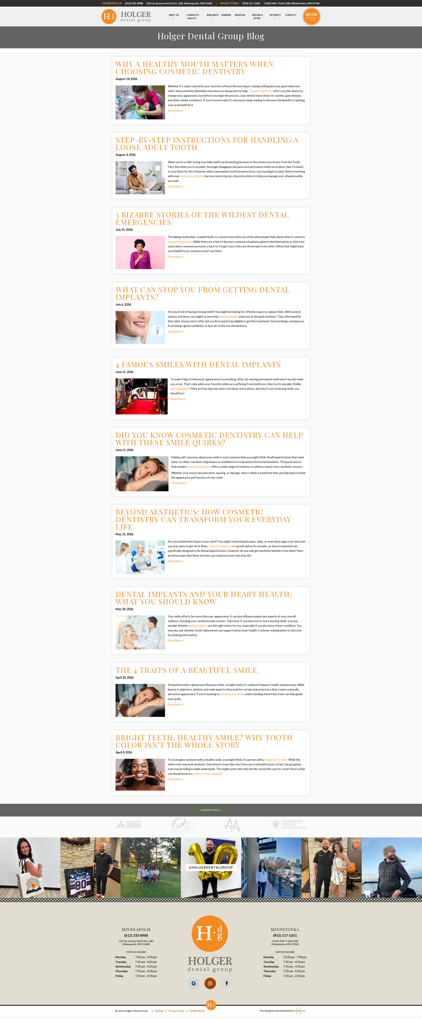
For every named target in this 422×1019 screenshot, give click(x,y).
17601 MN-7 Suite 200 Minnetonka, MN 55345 (285, 942)
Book (312, 15)
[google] (193, 983)
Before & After (257, 17)
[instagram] (210, 983)
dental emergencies (180, 241)
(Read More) (175, 110)
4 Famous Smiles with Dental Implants (198, 364)
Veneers (226, 15)
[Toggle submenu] (173, 18)
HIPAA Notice (197, 1010)
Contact (290, 15)
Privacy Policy (176, 1010)
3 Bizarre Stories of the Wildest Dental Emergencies (202, 218)
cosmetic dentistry (199, 466)
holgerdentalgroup (211, 867)
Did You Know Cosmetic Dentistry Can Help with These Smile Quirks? (209, 438)
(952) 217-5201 (251, 3)
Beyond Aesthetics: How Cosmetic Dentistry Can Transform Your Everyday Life (203, 519)
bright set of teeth (276, 759)
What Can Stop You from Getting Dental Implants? (203, 293)
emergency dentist (191, 176)
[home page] (126, 16)
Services (240, 15)
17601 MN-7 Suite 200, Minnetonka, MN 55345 (292, 3)
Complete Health (193, 17)
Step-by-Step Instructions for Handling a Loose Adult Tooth (207, 143)
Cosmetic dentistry (261, 91)
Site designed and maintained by (277, 1010)
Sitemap (159, 1010)
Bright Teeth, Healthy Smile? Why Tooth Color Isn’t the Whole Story (204, 741)
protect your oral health (207, 773)
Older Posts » (211, 810)
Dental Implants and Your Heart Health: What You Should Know (204, 597)
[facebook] (226, 983)
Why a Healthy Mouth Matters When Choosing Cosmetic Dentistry (195, 67)
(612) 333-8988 (134, 3)
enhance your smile (232, 694)
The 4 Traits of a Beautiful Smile (186, 670)
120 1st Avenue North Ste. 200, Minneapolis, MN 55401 (179, 3)
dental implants (228, 316)
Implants (212, 15)
